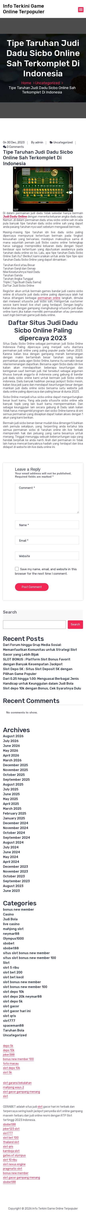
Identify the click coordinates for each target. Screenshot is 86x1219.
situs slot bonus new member (26, 953)
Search (10, 612)
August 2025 (13, 784)
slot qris (9, 1016)
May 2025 (10, 799)
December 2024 (15, 823)
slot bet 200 (12, 972)
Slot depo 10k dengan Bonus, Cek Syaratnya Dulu (42, 688)
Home (26, 83)
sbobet (8, 943)
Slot (6, 963)
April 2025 (11, 804)
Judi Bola (10, 919)
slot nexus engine (14, 1164)
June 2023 (11, 891)
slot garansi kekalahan (17, 1083)
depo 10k (8, 1050)
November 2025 (15, 770)
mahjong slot (13, 929)
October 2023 (14, 876)
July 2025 (10, 789)
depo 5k (8, 1046)
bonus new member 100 (18, 1059)
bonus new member (18, 909)
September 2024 (16, 838)
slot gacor (11, 1006)
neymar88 (11, 934)
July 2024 (11, 847)
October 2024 (14, 833)
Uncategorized (47, 83)
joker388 (9, 1054)
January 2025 (14, 818)
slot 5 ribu (11, 967)
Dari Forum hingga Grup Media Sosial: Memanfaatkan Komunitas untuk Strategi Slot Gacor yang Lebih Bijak (40, 649)
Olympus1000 (13, 938)
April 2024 (11, 862)
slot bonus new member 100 (25, 987)
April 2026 (11, 755)
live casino (11, 924)
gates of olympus (14, 1155)
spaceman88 (13, 1025)
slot (5, 1096)
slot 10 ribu (10, 1160)
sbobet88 (11, 948)
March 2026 (12, 760)
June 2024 (11, 852)
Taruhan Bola (13, 1030)
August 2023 (13, 886)
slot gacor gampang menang (21, 1092)
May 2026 (10, 751)
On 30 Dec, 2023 (14, 142)
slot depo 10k (13, 992)
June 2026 (11, 746)
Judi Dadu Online (15, 216)
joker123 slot (11, 1129)
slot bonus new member (22, 982)
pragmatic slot (12, 1168)
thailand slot (11, 1142)
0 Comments (15, 147)
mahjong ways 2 (13, 1087)
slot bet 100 (11, 1137)
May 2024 (10, 857)
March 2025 (12, 809)
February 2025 (14, 813)
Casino (8, 914)
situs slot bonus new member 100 (29, 958)
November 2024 (15, 828)
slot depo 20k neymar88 (22, 996)
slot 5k (7, 1072)
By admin (37, 142)
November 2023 (15, 871)
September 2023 (16, 881)
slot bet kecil (13, 977)
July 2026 (11, 741)
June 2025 (11, 794)
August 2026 (13, 736)
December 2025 (15, 765)
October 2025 (14, 775)
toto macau (11, 1063)
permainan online (49, 298)
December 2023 (15, 867)
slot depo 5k (13, 1001)
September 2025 (16, 780)
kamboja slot (11, 1151)
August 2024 (13, 842)
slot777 (9, 1021)
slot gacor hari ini (17, 1011)
